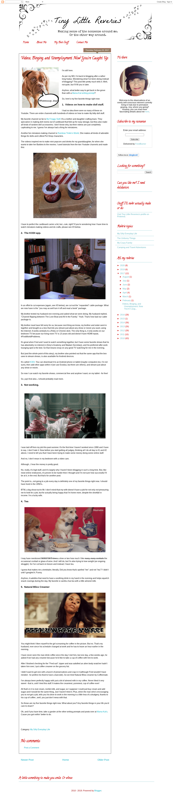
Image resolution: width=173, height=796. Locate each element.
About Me (41, 42)
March (126, 296)
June (125, 285)
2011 (122, 334)
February (127, 300)
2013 (122, 326)
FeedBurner (140, 144)
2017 (122, 273)
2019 (122, 269)
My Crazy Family (124, 243)
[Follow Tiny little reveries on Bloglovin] (128, 156)
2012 (122, 330)
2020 (122, 265)
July (125, 281)
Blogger (97, 791)
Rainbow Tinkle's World (68, 133)
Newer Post (27, 759)
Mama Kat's (102, 712)
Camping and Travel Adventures (131, 247)
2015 (122, 319)
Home (26, 42)
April (125, 293)
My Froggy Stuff (53, 119)
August (126, 277)
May (125, 289)
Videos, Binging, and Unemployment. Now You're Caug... (132, 306)
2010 (122, 338)
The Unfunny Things (126, 238)
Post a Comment (31, 748)
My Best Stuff (61, 42)
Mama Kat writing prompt (83, 93)
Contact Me (82, 42)
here (147, 112)
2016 (122, 315)
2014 (122, 322)
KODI (32, 362)
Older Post (103, 759)
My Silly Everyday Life (40, 729)
